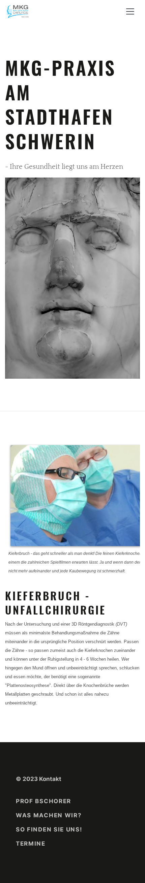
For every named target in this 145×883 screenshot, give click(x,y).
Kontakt (50, 779)
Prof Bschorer (43, 801)
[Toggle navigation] (130, 11)
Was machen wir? (49, 815)
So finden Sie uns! (49, 829)
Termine (31, 843)
